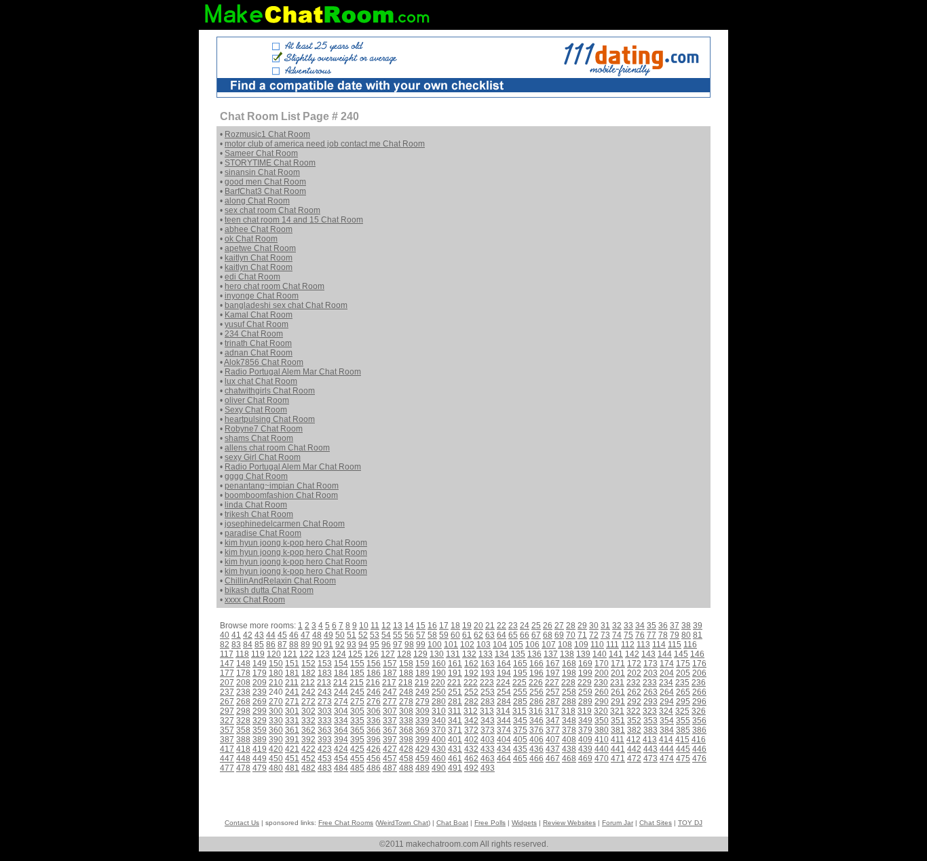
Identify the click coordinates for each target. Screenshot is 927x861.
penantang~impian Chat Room (282, 486)
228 (568, 682)
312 (470, 711)
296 (699, 701)
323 (650, 711)
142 (632, 654)
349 (585, 720)
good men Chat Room (265, 182)
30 (594, 625)
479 (259, 768)
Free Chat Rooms (345, 822)
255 (520, 692)
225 (519, 682)
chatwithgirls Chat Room (270, 391)
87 (282, 644)
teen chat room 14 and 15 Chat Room (294, 220)
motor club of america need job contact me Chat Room (325, 144)
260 (601, 692)
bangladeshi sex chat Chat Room (286, 305)
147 (227, 663)
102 (467, 644)
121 (290, 654)
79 (674, 635)
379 (585, 730)
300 (276, 711)
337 (390, 720)
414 (666, 739)
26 (547, 625)
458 (406, 758)
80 (686, 635)
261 (618, 692)
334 (341, 720)
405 (520, 739)
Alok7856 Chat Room (263, 362)
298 (243, 711)
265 (683, 692)
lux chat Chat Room (261, 381)
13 (397, 625)
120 (274, 654)
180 (276, 673)
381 (618, 730)
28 (570, 625)
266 (699, 692)
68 (547, 635)
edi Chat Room (252, 277)
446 (699, 749)
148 (243, 663)
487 (390, 768)
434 (504, 749)
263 (650, 692)
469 (585, 758)
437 (553, 749)
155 (357, 663)
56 (409, 635)
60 (455, 635)
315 (519, 711)
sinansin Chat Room (262, 172)
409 (585, 739)
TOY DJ (690, 822)
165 (520, 663)
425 (357, 749)
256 (536, 692)
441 (618, 749)
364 (341, 730)
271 (292, 701)
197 (553, 673)
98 (409, 644)
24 (524, 625)
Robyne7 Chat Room (264, 429)
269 (259, 701)
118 (242, 654)
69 (559, 635)
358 (243, 730)
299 (259, 711)
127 (388, 654)
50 (340, 635)
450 (276, 758)
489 (422, 768)
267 (227, 701)
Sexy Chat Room (256, 410)
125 (355, 654)
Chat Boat (452, 822)
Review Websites (569, 822)
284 (504, 701)
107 (549, 644)
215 (356, 682)
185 (357, 673)
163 (487, 663)
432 (471, 749)
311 (454, 711)
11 (375, 625)
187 (390, 673)
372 (471, 730)
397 (390, 739)
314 (503, 711)
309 (422, 711)
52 (363, 635)
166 (536, 663)
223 (487, 682)
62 (478, 635)
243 (325, 692)
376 (536, 730)
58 (432, 635)
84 (247, 644)
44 (271, 635)
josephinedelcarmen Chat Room (285, 524)
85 (259, 644)
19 (467, 625)
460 (439, 758)
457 (390, 758)
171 (618, 663)
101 (451, 644)
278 (406, 701)
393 (325, 739)
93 (351, 644)
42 (247, 635)
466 (536, 758)
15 (420, 625)
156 (373, 663)
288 (569, 701)
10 (363, 625)
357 (227, 730)
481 (292, 768)
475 (683, 758)
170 (601, 663)
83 (236, 644)
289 (585, 701)
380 (601, 730)
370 (439, 730)
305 (357, 711)
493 (487, 768)
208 (243, 682)
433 (487, 749)
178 (243, 673)
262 (634, 692)
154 (341, 663)
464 (504, 758)
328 (243, 720)
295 (683, 701)
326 (699, 711)
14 (409, 625)
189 (422, 673)
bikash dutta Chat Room (269, 590)
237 (227, 692)
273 (325, 701)
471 (618, 758)
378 (569, 730)
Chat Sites (655, 822)
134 (502, 654)
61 (467, 635)
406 (536, 739)
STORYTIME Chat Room (270, 163)
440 (601, 749)
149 (259, 663)
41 (236, 635)
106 (532, 644)
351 (618, 720)
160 (439, 663)
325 (682, 711)
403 (487, 739)
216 (373, 682)
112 (628, 644)
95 (374, 644)
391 (292, 739)
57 (420, 635)
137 (551, 654)
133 (485, 654)
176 (699, 663)
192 (471, 673)
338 (406, 720)
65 (513, 635)
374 (504, 730)
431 (455, 749)
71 (582, 635)
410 (601, 739)
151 (292, 663)
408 (569, 739)
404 (504, 739)
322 (633, 711)
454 (341, 758)
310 (439, 711)
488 (406, 768)
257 (553, 692)
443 (650, 749)
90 (317, 644)
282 (471, 701)
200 (601, 673)
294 (667, 701)
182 (308, 673)
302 (308, 711)
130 (437, 654)
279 (422, 701)
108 (565, 644)
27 (559, 625)
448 (243, 758)
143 (648, 654)
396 (373, 739)
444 (667, 749)
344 (504, 720)
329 (259, 720)
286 (536, 701)
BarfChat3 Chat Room (265, 191)
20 (478, 625)
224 (503, 682)
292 (634, 701)
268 (243, 701)
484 (341, 768)
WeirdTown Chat (402, 822)
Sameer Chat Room (261, 153)
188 (406, 673)
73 (605, 635)
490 (439, 768)
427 (390, 749)
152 (308, 663)
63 (490, 635)
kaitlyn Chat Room (258, 258)
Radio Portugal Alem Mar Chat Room (293, 372)
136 (534, 654)
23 (513, 625)
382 (634, 730)
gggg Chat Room (256, 476)
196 (536, 673)
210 (276, 682)
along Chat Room (257, 201)
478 (243, 768)
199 (585, 673)
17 (444, 625)
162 (471, 663)
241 (292, 692)
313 (487, 711)
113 (643, 644)
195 (520, 673)
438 (569, 749)
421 (292, 749)
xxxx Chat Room (255, 600)
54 (386, 635)
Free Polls (490, 822)
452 (308, 758)
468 (569, 758)
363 (325, 730)
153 (325, 663)
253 (487, 692)
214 (340, 682)
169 (585, 663)
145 (681, 654)
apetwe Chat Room (260, 248)
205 (683, 673)
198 (569, 673)
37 (674, 625)
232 (633, 682)
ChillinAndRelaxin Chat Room (280, 581)
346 (536, 720)
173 (650, 663)
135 (518, 654)
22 (501, 625)
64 (501, 635)
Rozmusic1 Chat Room (267, 134)
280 (439, 701)
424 (341, 749)
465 (520, 758)
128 (404, 654)
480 (276, 768)
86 (271, 644)
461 (455, 758)
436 (536, 749)
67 (536, 635)
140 (599, 654)
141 (616, 654)
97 (397, 644)
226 (536, 682)
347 (553, 720)
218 (405, 682)
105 (516, 644)
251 (455, 692)
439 (585, 749)
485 (357, 768)
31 (605, 625)
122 (306, 654)
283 (487, 701)
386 (699, 730)
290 (601, 701)
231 (617, 682)
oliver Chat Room (257, 400)
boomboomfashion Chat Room (281, 495)
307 (390, 711)
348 (569, 720)
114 (659, 644)
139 (583, 654)
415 (682, 739)
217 (389, 682)
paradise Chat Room (263, 533)
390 (276, 739)
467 (553, 758)
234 (666, 682)
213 (324, 682)
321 (617, 711)
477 (227, 768)
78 (663, 635)
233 (650, 682)
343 (487, 720)
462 (471, 758)
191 (455, 673)
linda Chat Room (256, 505)
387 (227, 739)
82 (224, 644)
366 (373, 730)
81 (697, 635)
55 (397, 635)
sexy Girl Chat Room (263, 457)
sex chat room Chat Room (272, 210)
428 (406, 749)
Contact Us (242, 822)
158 (406, 663)
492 (471, 768)
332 (308, 720)
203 (650, 673)
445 (683, 749)
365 (357, 730)
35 (651, 625)
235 (682, 682)
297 (227, 711)
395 (357, 739)
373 (487, 730)
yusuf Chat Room (256, 324)
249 (422, 692)
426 (373, 749)
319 (585, 711)
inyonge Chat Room (262, 296)
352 (634, 720)
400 (439, 739)
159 (422, 663)
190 (439, 673)
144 (665, 654)
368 (406, 730)
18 (455, 625)
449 (259, 758)
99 (420, 644)
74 (617, 635)
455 (357, 758)
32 (617, 625)
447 (227, 758)
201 (618, 673)
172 (634, 663)
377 (553, 730)
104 (500, 644)
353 (650, 720)
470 (601, 758)
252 (471, 692)
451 (292, 758)
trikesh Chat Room (259, 514)
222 (470, 682)
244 (341, 692)
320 (601, 711)
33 (628, 625)
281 (455, 701)
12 (386, 625)
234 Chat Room (254, 334)
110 (597, 644)
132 (469, 654)
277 (390, 701)
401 (455, 739)
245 (357, 692)
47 (305, 635)
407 (553, 739)
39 (697, 625)
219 (422, 682)
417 (227, 749)
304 (341, 711)
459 (422, 758)
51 (351, 635)
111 (612, 644)
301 (292, 711)
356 (699, 720)
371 (455, 730)
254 (504, 692)
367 (390, 730)
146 (697, 654)
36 (663, 625)
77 (651, 635)
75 (628, 635)
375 (520, 730)
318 (568, 711)
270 (276, 701)
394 (341, 739)
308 (406, 711)
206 (699, 673)
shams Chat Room (259, 438)
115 (674, 644)
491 (455, 768)
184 (341, 673)
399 (422, 739)
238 (243, 692)
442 (634, 749)
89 (305, 644)
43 (259, 635)
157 (390, 663)
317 (552, 711)
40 (224, 635)
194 (504, 673)
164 (504, 663)
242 (308, 692)
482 (308, 768)
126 (371, 654)
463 (487, 758)
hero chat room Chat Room (274, 286)
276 (373, 701)
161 (455, 663)
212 (308, 682)
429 (422, 749)
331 (292, 720)
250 (439, 692)
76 (640, 635)
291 (618, 701)
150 (276, 663)
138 (567, 654)
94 (363, 644)
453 (325, 758)
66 (524, 635)
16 (432, 625)
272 (308, 701)
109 (581, 644)
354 (667, 720)
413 (650, 739)
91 (328, 644)
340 (439, 720)
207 (227, 682)
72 (594, 635)
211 (292, 682)
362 (308, 730)
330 (276, 720)
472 (634, 758)
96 (386, 644)
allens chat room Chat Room (277, 448)
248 (406, 692)
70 (570, 635)
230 (601, 682)
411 (617, 739)
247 (390, 692)
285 (520, 701)
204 (667, 673)
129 (420, 654)
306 (373, 711)
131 (453, 654)
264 (667, 692)
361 (292, 730)
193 (487, 673)
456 (373, 758)
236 (699, 682)
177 (227, 673)
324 (666, 711)
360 (276, 730)
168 (569, 663)
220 (438, 682)
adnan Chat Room (258, 353)
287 (553, 701)
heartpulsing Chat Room (270, 419)
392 (308, 739)
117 (226, 654)
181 (292, 673)
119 (258, 654)
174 (667, 663)
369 (422, 730)
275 (357, 701)
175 (683, 663)
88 (294, 644)
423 (325, 749)
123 (323, 654)
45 (282, 635)
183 (325, 673)
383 (650, 730)
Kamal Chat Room (258, 315)
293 (650, 701)
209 (259, 682)
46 (294, 635)
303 (325, 711)
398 (406, 739)
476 (699, 758)
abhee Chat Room (258, 229)
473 (650, 758)
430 (439, 749)
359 (259, 730)
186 (373, 673)
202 (634, 673)
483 (325, 768)
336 (373, 720)
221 (454, 682)
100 (435, 644)
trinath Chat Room (258, 343)
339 (422, 720)
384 (667, 730)
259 (585, 692)
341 (455, 720)
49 (328, 635)
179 (259, 673)
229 (585, 682)
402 (471, 739)
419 (259, 749)
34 (640, 625)
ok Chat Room (251, 239)
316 (536, 711)
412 (633, 739)
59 (444, 635)
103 (483, 644)
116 (690, 644)
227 (552, 682)
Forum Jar (617, 822)
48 (317, 635)
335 (357, 720)
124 (339, 654)
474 (667, 758)
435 (520, 749)
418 (243, 749)
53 (374, 635)
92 (340, 644)
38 (686, 625)
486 (373, 768)
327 (227, 720)
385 (683, 730)
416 (699, 739)
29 (582, 625)
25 (536, 625)
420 (276, 749)
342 (471, 720)
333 (325, 720)
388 (243, 739)
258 (569, 692)
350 (601, 720)
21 (490, 625)
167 (553, 663)
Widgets (524, 822)
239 (259, 692)
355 (683, 720)
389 (259, 739)
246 (373, 692)
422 (308, 749)
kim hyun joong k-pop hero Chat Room (296, 543)
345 (520, 720)
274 (341, 701)
